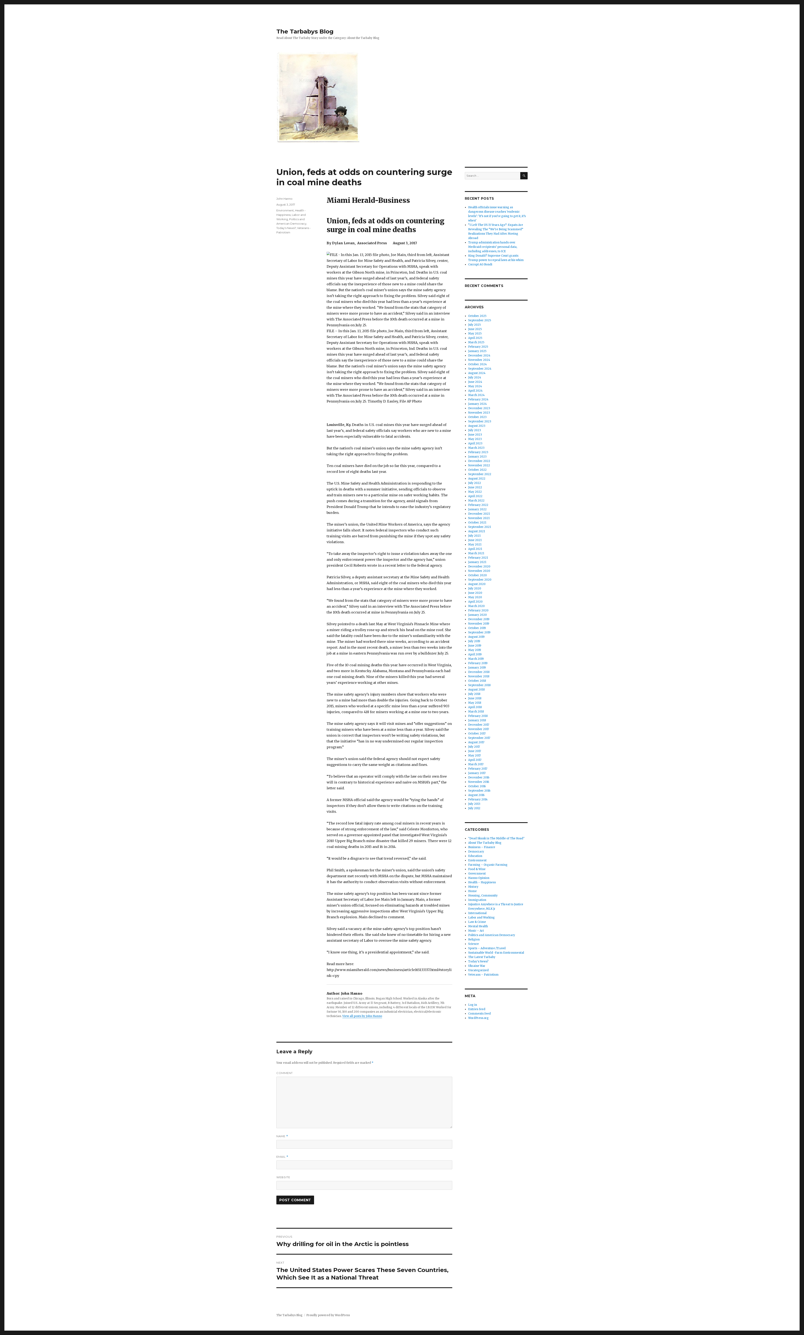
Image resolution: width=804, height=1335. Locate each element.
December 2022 (479, 461)
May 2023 (475, 439)
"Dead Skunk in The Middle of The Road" (496, 838)
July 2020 (474, 588)
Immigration (477, 900)
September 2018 (479, 685)
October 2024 (477, 364)
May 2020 (475, 597)
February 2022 (478, 505)
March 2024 (476, 395)
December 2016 (478, 777)
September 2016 (479, 790)
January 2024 (477, 404)
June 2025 (475, 329)
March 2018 (476, 711)
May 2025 (475, 333)
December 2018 (479, 672)
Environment (285, 210)
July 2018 (474, 694)
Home (472, 891)
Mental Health (478, 926)
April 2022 (475, 496)
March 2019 (476, 659)
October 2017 (477, 733)
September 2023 (479, 421)
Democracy (476, 851)
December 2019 (478, 619)
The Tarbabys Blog (305, 31)
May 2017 (474, 755)
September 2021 (479, 527)
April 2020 (475, 601)
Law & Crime (477, 922)
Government (477, 873)
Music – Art (476, 930)
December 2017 (478, 725)
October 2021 (477, 522)
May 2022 (475, 492)
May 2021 (474, 544)
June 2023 (475, 434)
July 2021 (474, 536)
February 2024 (478, 399)
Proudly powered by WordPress (328, 1315)
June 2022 (475, 487)
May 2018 (474, 703)
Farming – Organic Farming (488, 865)
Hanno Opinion (478, 878)
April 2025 (475, 338)
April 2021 (475, 549)
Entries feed (476, 1009)
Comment (284, 1073)
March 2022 (476, 500)
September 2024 (479, 368)
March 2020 (476, 606)
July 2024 (474, 377)
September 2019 (479, 632)
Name (282, 1136)
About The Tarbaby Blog (484, 843)
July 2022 (474, 483)
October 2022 (477, 470)
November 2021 (479, 518)
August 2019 (476, 637)
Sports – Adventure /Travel (487, 948)
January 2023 (477, 456)
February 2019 (477, 663)
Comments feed (479, 1013)
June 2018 (474, 698)
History (473, 887)
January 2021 (477, 562)
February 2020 (478, 610)
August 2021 (476, 531)
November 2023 (479, 412)
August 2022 (476, 478)
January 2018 (477, 720)
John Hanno (284, 198)
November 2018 (478, 676)
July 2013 (474, 804)
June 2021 (475, 540)
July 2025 (474, 325)
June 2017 (474, 751)
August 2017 (476, 742)
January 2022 (477, 509)
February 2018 (478, 716)
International (477, 913)
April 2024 (475, 390)
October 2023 (477, 417)
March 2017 (475, 764)
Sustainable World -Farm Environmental (496, 952)
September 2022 (479, 474)
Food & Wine (477, 869)
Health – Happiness (482, 882)
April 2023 (475, 443)
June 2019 (474, 645)
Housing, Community (483, 895)
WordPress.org (478, 1018)
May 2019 (474, 650)
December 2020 (479, 566)
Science (473, 944)
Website (283, 1177)
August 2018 (476, 689)
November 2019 (478, 623)
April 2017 (474, 760)
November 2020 (479, 571)
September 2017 (479, 738)
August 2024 (477, 373)
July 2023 (474, 430)
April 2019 (475, 654)
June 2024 (475, 382)
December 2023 (479, 408)
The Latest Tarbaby (481, 957)
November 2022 (479, 465)
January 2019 (477, 667)
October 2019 (477, 628)
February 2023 (478, 452)
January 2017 (477, 773)
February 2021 (478, 557)
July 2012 (474, 808)
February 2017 (477, 768)
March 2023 (476, 448)
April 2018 (475, 707)
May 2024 (475, 386)
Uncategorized (478, 970)
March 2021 (476, 553)
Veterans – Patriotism (483, 974)
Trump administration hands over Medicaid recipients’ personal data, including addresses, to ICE (492, 247)
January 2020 (477, 615)
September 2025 (479, 320)
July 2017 (474, 747)
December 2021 (479, 514)
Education (475, 856)
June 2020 (475, 593)
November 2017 (478, 729)
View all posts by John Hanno (362, 1016)
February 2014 (478, 799)
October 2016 (477, 786)
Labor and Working (481, 917)
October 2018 (477, 681)
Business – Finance (481, 847)
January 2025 (477, 351)
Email (282, 1157)
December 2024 (479, 355)
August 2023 (476, 426)
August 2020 (477, 584)
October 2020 (477, 575)
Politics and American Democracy (491, 935)
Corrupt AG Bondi (480, 264)
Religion (474, 939)
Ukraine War (476, 966)
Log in (472, 1005)
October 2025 (477, 316)
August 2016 (476, 795)
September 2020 (479, 579)
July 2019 (474, 641)
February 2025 (478, 347)
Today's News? (286, 228)
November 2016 (478, 782)
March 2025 (476, 342)
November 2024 (479, 360)
